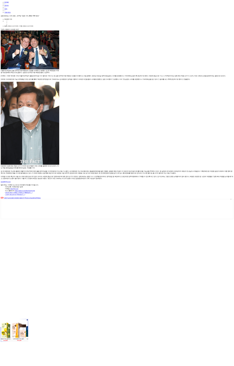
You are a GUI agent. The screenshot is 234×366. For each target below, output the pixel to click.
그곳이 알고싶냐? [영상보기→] (15, 194)
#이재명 (15, 198)
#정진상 (6, 198)
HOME (6, 2)
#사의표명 (31, 198)
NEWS (6, 5)
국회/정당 (7, 12)
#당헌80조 (37, 198)
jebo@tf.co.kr (14, 189)
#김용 (11, 198)
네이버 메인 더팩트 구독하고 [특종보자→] (18, 192)
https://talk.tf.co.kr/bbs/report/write (25, 190)
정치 (5, 9)
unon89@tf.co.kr (6, 181)
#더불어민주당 (23, 198)
